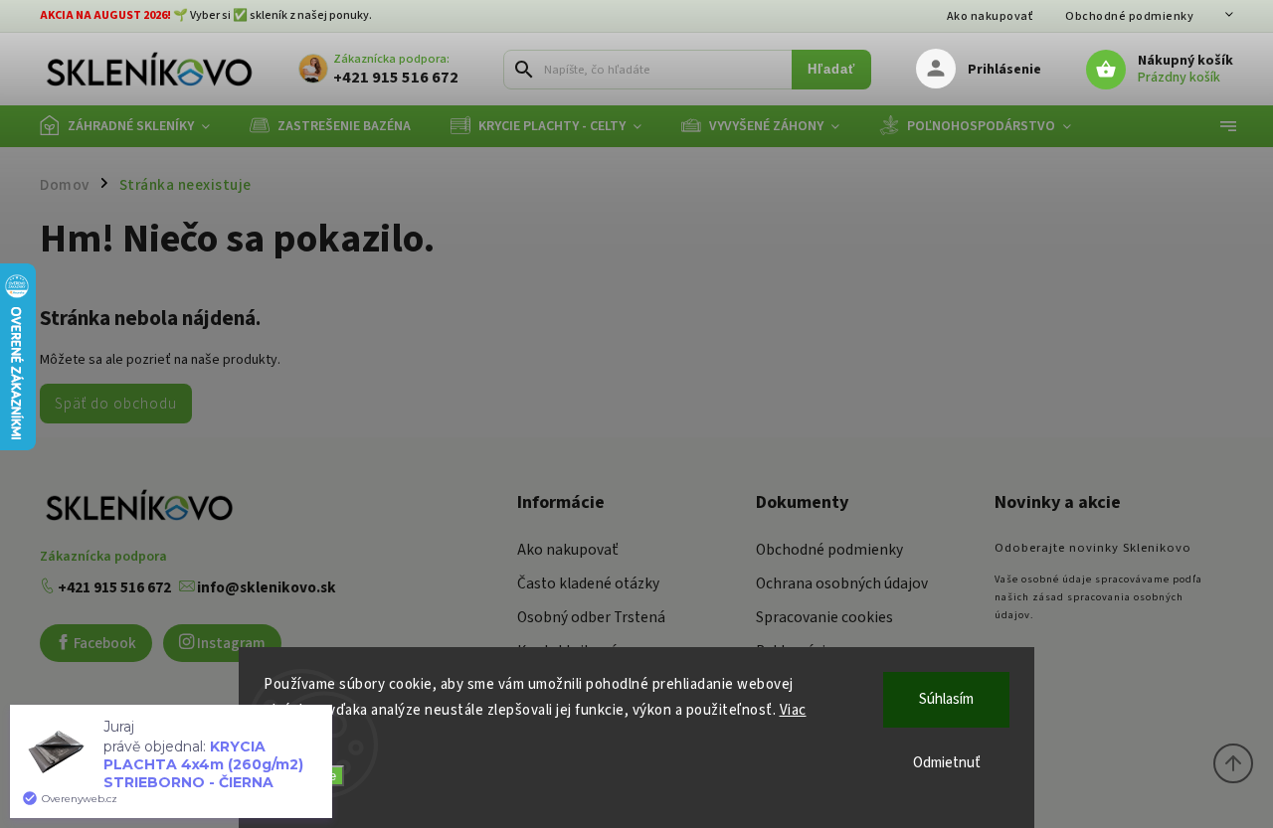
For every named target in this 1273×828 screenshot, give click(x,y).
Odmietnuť (947, 762)
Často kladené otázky (588, 583)
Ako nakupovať (990, 16)
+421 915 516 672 (113, 587)
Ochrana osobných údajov (842, 583)
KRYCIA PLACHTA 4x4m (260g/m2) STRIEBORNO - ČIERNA (203, 764)
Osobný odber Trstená (591, 617)
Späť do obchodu (116, 403)
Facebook (103, 643)
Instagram (230, 643)
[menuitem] (135, 126)
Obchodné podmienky (1129, 16)
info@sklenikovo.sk (265, 587)
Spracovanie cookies (824, 617)
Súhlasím (946, 699)
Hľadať (831, 70)
